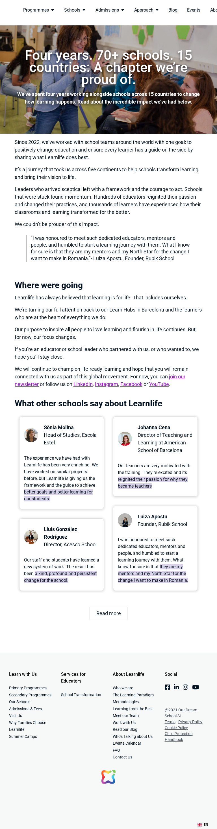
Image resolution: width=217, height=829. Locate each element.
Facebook (131, 384)
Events (193, 10)
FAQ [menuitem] (116, 750)
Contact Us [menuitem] (122, 757)
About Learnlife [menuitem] (128, 674)
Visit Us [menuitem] (15, 715)
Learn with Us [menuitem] (23, 674)
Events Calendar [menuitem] (127, 743)
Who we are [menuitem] (123, 688)
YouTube (159, 384)
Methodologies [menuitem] (126, 701)
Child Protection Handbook (179, 736)
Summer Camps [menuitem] (23, 736)
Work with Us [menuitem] (124, 722)
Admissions (107, 10)
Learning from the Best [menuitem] (133, 709)
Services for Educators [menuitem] (73, 678)
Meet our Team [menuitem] (126, 715)
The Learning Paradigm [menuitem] (133, 695)
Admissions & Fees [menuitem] (25, 709)
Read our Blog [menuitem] (125, 729)
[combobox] (202, 825)
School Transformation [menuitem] (81, 694)
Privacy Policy (190, 722)
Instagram (106, 384)
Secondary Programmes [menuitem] (30, 695)
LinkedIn (83, 384)
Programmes (36, 10)
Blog (172, 10)
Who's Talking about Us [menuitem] (133, 736)
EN (206, 824)
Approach (143, 10)
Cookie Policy (176, 727)
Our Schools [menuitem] (19, 701)
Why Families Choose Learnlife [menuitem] (27, 726)
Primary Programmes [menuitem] (28, 688)
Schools (72, 10)
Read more (108, 613)
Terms (170, 722)
